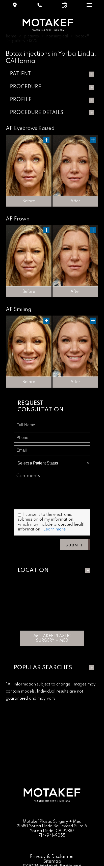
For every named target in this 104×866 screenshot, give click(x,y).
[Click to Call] (39, 5)
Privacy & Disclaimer (52, 856)
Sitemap (52, 861)
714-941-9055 (52, 836)
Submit (74, 545)
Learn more (54, 529)
